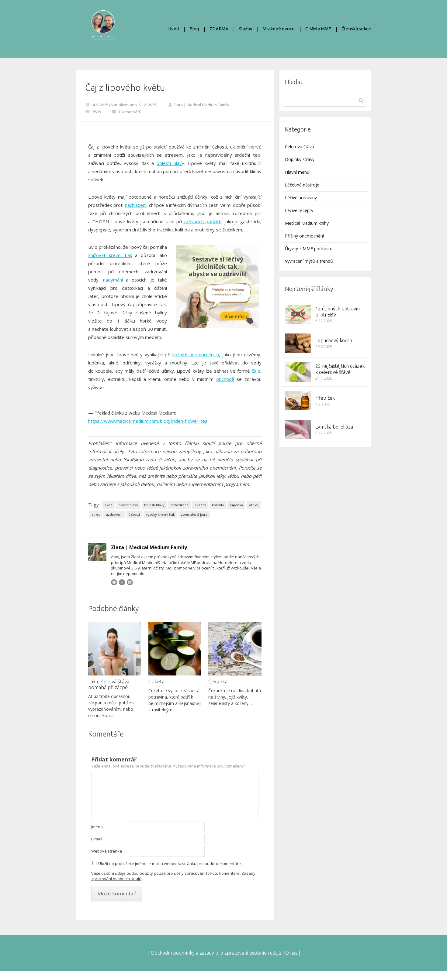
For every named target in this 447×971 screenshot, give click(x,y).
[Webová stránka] (114, 582)
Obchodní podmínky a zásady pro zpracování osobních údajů (216, 953)
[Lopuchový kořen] (298, 343)
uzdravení (114, 514)
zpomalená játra (194, 514)
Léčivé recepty (299, 210)
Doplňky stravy (299, 159)
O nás (291, 953)
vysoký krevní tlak (160, 514)
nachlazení (135, 205)
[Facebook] (122, 582)
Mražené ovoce (279, 28)
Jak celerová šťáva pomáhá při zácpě (108, 684)
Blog (194, 28)
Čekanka (217, 681)
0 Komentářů (129, 112)
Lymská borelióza (334, 426)
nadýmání (113, 280)
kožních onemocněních (195, 354)
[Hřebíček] (298, 401)
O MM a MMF (318, 28)
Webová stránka (106, 851)
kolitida (218, 505)
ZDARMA (219, 28)
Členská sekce (356, 28)
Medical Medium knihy (307, 223)
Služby (245, 28)
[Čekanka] (234, 648)
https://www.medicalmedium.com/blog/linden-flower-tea (147, 421)
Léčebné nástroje (302, 185)
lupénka (236, 505)
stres (96, 514)
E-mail (96, 839)
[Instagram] (130, 582)
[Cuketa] (174, 648)
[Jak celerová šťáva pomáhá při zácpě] (114, 648)
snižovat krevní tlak (110, 255)
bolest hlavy (128, 505)
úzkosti (134, 514)
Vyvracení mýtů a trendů (309, 261)
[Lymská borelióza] (298, 429)
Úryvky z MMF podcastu (308, 248)
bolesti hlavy (170, 163)
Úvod (173, 28)
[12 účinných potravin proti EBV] (298, 314)
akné (109, 505)
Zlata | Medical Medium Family (201, 105)
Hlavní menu (297, 172)
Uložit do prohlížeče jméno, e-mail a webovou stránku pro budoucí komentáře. (170, 863)
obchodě (225, 379)
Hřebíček (325, 398)
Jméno (97, 826)
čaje (256, 371)
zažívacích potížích (202, 221)
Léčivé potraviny (301, 197)
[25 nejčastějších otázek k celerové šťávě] (298, 372)
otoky (253, 505)
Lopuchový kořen (333, 340)
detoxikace (180, 505)
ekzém (200, 505)
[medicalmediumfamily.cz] (103, 29)
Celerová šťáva (299, 146)
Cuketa (156, 681)
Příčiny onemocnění (304, 236)
